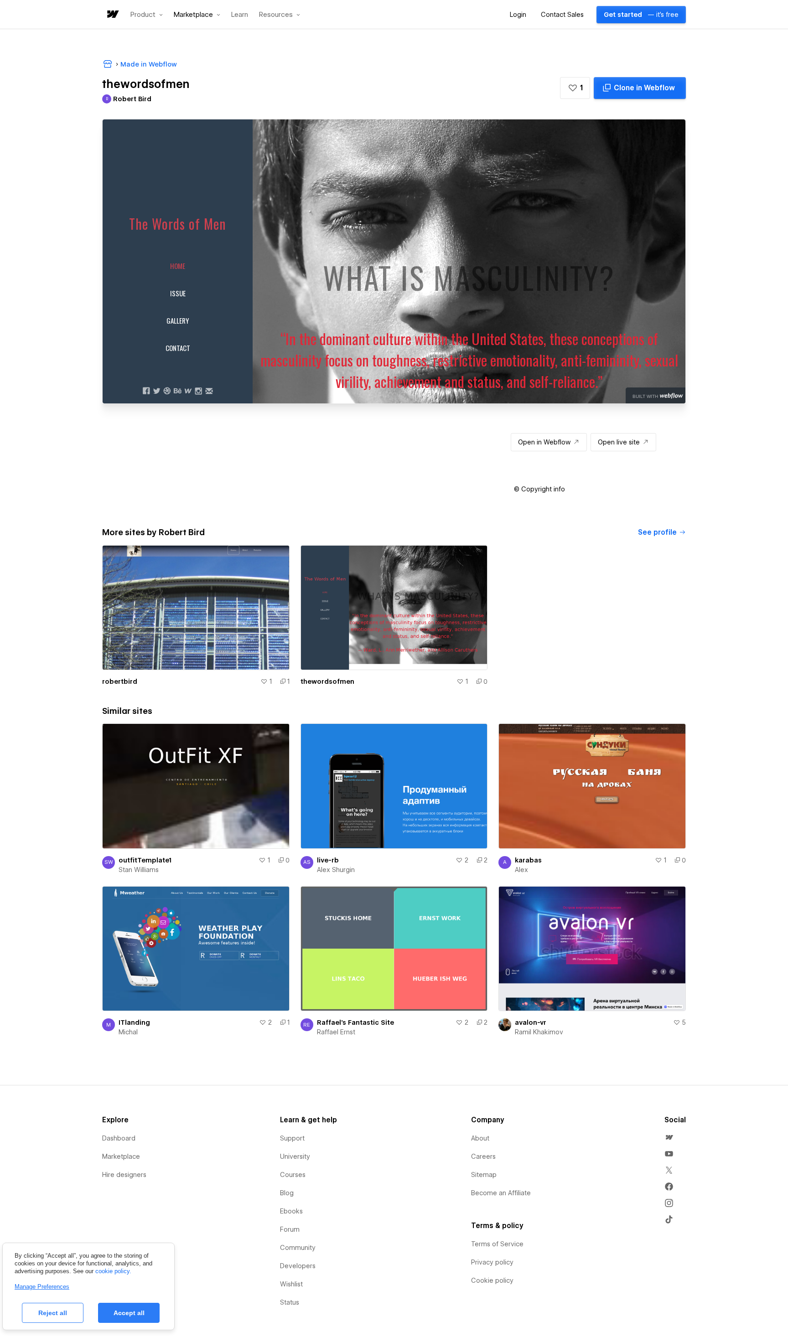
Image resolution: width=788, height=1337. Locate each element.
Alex (521, 869)
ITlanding (134, 1022)
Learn (239, 15)
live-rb (328, 860)
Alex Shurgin (336, 869)
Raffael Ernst (336, 1032)
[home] (112, 15)
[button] (146, 14)
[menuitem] (669, 1137)
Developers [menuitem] (298, 1266)
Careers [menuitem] (483, 1156)
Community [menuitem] (298, 1247)
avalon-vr (530, 1022)
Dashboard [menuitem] (118, 1138)
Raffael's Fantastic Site (355, 1022)
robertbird (119, 681)
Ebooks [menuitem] (291, 1211)
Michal (128, 1032)
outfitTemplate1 (145, 860)
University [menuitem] (295, 1156)
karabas (528, 860)
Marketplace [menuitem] (121, 1156)
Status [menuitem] (289, 1302)
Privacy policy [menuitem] (492, 1262)
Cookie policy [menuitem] (492, 1280)
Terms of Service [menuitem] (497, 1244)
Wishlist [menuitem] (291, 1284)
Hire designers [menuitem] (124, 1174)
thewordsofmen (327, 681)
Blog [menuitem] (287, 1193)
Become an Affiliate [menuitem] (501, 1193)
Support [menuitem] (292, 1138)
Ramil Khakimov (539, 1032)
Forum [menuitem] (290, 1229)
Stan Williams (139, 869)
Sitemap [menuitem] (484, 1174)
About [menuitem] (480, 1138)
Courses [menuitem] (293, 1174)
